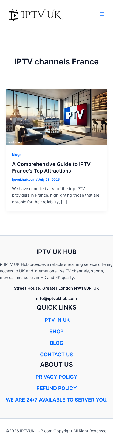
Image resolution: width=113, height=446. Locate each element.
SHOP (56, 331)
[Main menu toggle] (102, 14)
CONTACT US (56, 354)
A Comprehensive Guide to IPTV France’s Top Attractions (51, 167)
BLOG (56, 343)
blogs (16, 155)
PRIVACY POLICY (56, 377)
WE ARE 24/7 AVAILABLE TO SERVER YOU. (57, 400)
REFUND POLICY (56, 388)
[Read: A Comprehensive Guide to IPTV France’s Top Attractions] (56, 116)
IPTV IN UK (56, 320)
